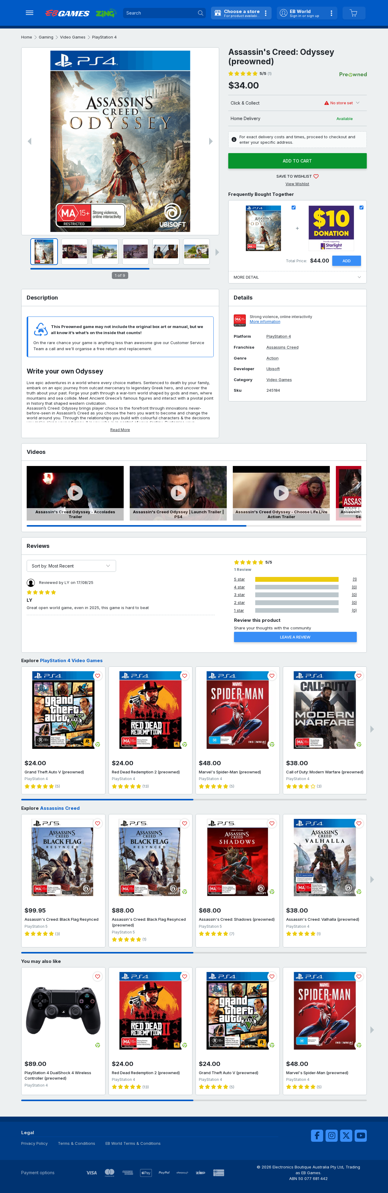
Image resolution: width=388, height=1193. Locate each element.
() (265, 73)
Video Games (72, 37)
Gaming (46, 37)
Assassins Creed (282, 347)
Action (272, 358)
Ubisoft (273, 369)
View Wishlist (297, 184)
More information (265, 321)
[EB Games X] (346, 1136)
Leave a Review (295, 637)
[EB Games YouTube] (361, 1136)
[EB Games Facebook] (317, 1136)
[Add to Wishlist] (97, 675)
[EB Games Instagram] (332, 1136)
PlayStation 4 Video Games (71, 660)
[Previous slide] (29, 141)
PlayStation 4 (104, 37)
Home (26, 37)
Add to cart (297, 160)
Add (347, 260)
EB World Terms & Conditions (133, 1143)
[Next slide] (211, 141)
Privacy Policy (34, 1143)
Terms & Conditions (76, 1143)
